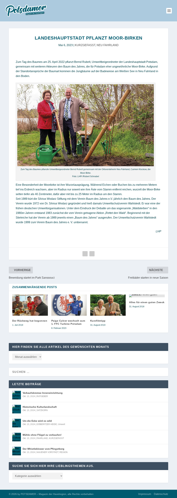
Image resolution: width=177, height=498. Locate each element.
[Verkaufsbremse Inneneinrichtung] (16, 395)
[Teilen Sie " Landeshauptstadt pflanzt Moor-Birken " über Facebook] (85, 253)
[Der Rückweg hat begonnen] (30, 305)
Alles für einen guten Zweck (147, 302)
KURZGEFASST (85, 45)
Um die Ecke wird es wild (37, 420)
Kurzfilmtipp (98, 320)
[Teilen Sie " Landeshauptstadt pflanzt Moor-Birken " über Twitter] (91, 253)
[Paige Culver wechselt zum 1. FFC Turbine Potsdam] (69, 305)
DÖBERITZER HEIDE (47, 424)
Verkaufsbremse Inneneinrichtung (43, 392)
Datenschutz (161, 493)
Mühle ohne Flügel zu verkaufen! (42, 434)
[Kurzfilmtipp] (108, 305)
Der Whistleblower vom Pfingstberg (43, 448)
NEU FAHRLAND (108, 45)
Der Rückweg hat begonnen (29, 320)
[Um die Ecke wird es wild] (16, 423)
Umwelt (61, 424)
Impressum (144, 493)
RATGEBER (42, 396)
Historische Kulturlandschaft (40, 406)
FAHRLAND (42, 438)
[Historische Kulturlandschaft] (16, 409)
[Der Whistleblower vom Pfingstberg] (16, 451)
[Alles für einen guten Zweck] (147, 295)
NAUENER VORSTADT (47, 452)
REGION (63, 452)
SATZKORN (42, 410)
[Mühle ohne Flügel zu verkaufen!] (16, 437)
